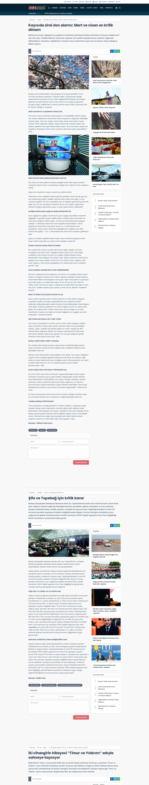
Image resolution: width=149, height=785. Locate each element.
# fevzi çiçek (52, 430)
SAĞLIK (82, 8)
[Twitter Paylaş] (115, 51)
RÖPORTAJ (109, 8)
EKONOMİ (63, 8)
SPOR (69, 8)
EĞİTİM (76, 8)
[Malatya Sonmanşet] (37, 8)
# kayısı (42, 430)
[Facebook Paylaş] (111, 51)
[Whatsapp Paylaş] (118, 51)
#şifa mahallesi (34, 685)
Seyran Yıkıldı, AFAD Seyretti (56, 13)
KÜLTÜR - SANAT (92, 8)
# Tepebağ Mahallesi (49, 685)
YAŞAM (39, 20)
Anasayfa (32, 20)
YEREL (101, 8)
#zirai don (33, 430)
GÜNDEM (55, 8)
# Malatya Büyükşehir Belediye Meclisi (70, 685)
